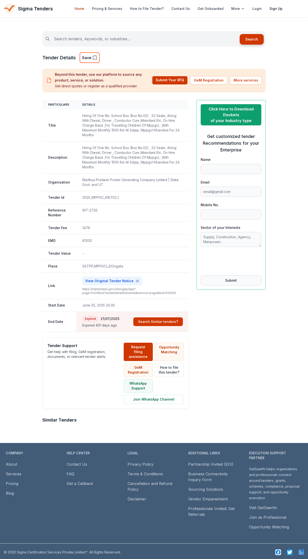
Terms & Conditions (145, 473)
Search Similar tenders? (158, 322)
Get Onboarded (211, 9)
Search (251, 39)
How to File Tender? (147, 9)
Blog (10, 493)
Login (257, 9)
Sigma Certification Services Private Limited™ (52, 552)
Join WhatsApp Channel (153, 399)
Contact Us (180, 9)
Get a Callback (80, 483)
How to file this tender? (169, 369)
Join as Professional (267, 517)
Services (13, 473)
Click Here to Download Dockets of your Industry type (231, 115)
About (11, 464)
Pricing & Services (107, 9)
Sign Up (276, 9)
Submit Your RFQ (170, 80)
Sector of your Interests (220, 227)
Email (205, 182)
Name (206, 159)
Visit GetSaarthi (263, 507)
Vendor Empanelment (208, 499)
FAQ (70, 473)
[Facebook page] (278, 552)
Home (79, 9)
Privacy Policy (141, 464)
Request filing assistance (138, 352)
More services (246, 80)
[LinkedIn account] (301, 552)
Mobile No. (210, 205)
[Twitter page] (290, 552)
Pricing (12, 483)
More (235, 9)
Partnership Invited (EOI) (210, 464)
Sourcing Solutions (205, 489)
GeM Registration (209, 80)
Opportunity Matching (169, 349)
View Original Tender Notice (109, 281)
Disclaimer (137, 499)
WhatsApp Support (138, 385)
